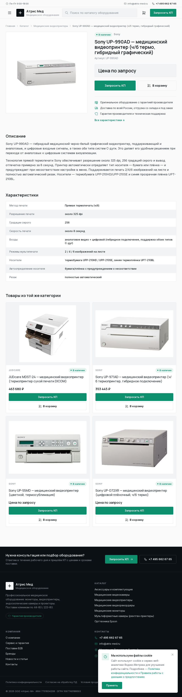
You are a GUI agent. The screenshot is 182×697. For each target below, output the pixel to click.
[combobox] (99, 13)
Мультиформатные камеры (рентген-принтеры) (124, 615)
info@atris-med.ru (138, 3)
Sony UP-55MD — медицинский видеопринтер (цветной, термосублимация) (44, 492)
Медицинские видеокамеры (112, 594)
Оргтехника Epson (106, 621)
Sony (117, 34)
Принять (112, 685)
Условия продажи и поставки (98, 682)
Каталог (24, 25)
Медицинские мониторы (110, 610)
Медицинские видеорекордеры (115, 605)
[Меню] (10, 13)
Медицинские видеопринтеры (51, 25)
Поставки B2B (14, 648)
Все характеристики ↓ (110, 120)
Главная (10, 25)
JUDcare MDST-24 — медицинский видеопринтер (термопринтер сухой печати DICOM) (46, 379)
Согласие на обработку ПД (61, 682)
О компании (13, 637)
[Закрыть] (172, 654)
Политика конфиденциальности (24, 682)
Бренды (10, 653)
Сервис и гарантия (17, 642)
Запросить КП (163, 12)
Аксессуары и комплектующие (114, 589)
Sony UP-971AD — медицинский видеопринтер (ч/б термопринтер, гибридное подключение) (133, 379)
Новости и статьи (17, 658)
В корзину (159, 85)
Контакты (11, 664)
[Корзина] (144, 13)
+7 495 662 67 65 (166, 3)
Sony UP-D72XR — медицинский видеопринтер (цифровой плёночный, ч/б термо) (131, 492)
